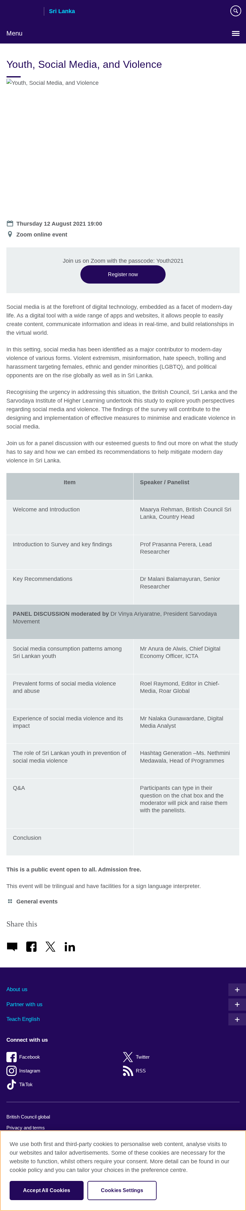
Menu (14, 33)
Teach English (23, 1019)
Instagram (29, 1070)
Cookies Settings (122, 1190)
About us (17, 989)
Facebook (29, 1057)
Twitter (143, 1057)
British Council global (28, 1116)
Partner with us (24, 1004)
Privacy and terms (25, 1127)
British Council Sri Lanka (22, 12)
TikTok (26, 1084)
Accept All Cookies (46, 1190)
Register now (123, 274)
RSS (141, 1070)
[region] (123, 1170)
